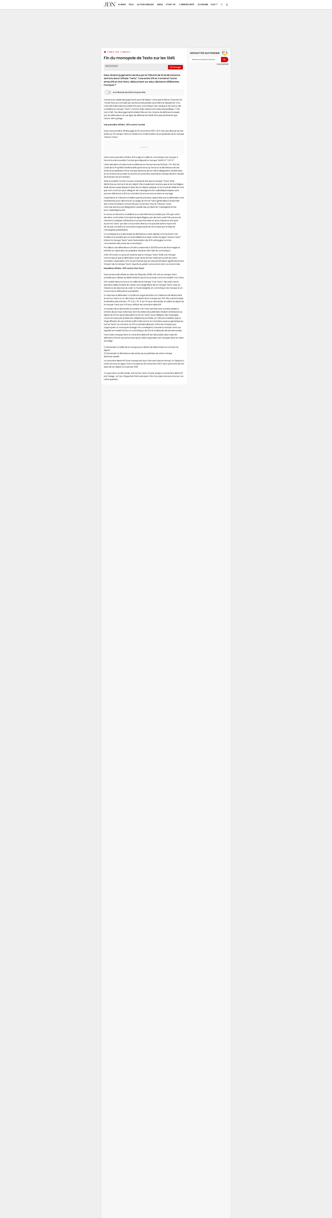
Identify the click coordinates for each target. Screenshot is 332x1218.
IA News (122, 4)
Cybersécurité (186, 4)
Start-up (170, 4)
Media (160, 4)
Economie (203, 4)
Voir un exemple (222, 64)
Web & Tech (114, 52)
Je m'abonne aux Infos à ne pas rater (129, 92)
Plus (213, 4)
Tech (131, 4)
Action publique (145, 4)
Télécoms (126, 52)
